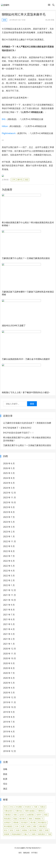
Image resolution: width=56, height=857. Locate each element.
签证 (11, 830)
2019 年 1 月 (9, 746)
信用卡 (39, 814)
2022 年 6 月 (9, 560)
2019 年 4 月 (9, 731)
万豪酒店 (7, 814)
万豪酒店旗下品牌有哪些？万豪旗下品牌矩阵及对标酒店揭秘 (28, 293)
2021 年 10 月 (9, 600)
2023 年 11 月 (9, 497)
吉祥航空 (7, 822)
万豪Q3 (42, 807)
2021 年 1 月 (9, 643)
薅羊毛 (20, 179)
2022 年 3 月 (9, 575)
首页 (20, 853)
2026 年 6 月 (9, 463)
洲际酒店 (42, 826)
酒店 (26, 179)
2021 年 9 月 (9, 604)
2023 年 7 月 (9, 517)
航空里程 (33, 830)
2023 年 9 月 (9, 507)
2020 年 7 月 (9, 673)
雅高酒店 (41, 834)
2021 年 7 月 (9, 614)
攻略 (4, 20)
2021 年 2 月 (9, 639)
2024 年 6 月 (9, 482)
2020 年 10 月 (9, 658)
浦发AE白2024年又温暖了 (14, 325)
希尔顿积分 (42, 822)
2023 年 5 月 (9, 521)
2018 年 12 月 (9, 751)
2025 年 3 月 (9, 473)
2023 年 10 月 (9, 502)
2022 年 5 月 (9, 565)
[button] (49, 5)
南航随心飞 (39, 818)
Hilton (5, 126)
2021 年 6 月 (9, 619)
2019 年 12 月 (9, 697)
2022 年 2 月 (9, 580)
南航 (30, 818)
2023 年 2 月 (9, 531)
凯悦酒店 (7, 818)
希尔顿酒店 (8, 826)
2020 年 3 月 (9, 692)
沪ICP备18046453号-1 (33, 848)
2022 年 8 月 (9, 551)
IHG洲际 (19, 807)
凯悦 (46, 814)
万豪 (35, 807)
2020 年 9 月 (9, 663)
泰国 (28, 826)
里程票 (6, 834)
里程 (46, 830)
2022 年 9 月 (9, 546)
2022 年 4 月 (9, 570)
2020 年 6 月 (9, 678)
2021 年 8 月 (9, 609)
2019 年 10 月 (9, 707)
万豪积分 (40, 811)
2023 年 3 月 (9, 526)
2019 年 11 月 (9, 702)
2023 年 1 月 (9, 536)
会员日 (21, 814)
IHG (4, 119)
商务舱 (15, 822)
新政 (5, 774)
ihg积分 (28, 807)
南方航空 (22, 818)
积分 (5, 830)
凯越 (15, 818)
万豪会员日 (8, 811)
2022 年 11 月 (9, 541)
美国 (17, 830)
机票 (5, 778)
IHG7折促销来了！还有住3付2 (17, 427)
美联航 (24, 830)
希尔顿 (33, 822)
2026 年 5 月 (9, 468)
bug (6, 807)
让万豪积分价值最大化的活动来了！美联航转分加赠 (27, 422)
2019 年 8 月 (9, 717)
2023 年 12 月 (9, 492)
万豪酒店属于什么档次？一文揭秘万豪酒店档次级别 (26, 258)
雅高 (34, 834)
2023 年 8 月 (9, 512)
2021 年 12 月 (9, 590)
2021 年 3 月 (9, 634)
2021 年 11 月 (9, 595)
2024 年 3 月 (9, 487)
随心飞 (27, 834)
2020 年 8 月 (9, 668)
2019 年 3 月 (9, 736)
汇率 (13, 179)
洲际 (34, 826)
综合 (5, 783)
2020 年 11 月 (9, 653)
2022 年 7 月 (9, 556)
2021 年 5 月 (9, 624)
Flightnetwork (9, 133)
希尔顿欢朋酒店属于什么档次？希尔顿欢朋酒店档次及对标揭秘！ (28, 224)
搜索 (32, 403)
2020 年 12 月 (9, 648)
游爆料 (22, 848)
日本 (16, 826)
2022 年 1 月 (9, 585)
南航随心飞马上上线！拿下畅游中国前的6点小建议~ (26, 392)
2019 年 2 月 (9, 741)
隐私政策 (26, 853)
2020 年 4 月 (9, 687)
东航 (15, 814)
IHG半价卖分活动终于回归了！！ (18, 432)
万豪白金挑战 (29, 811)
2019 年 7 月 (9, 721)
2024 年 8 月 (9, 478)
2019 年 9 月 (9, 712)
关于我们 (34, 853)
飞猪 (49, 834)
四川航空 (24, 822)
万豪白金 (18, 811)
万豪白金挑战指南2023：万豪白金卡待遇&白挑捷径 (26, 359)
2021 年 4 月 (9, 629)
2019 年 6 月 (9, 726)
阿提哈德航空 (17, 834)
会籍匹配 (30, 814)
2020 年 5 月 (9, 682)
